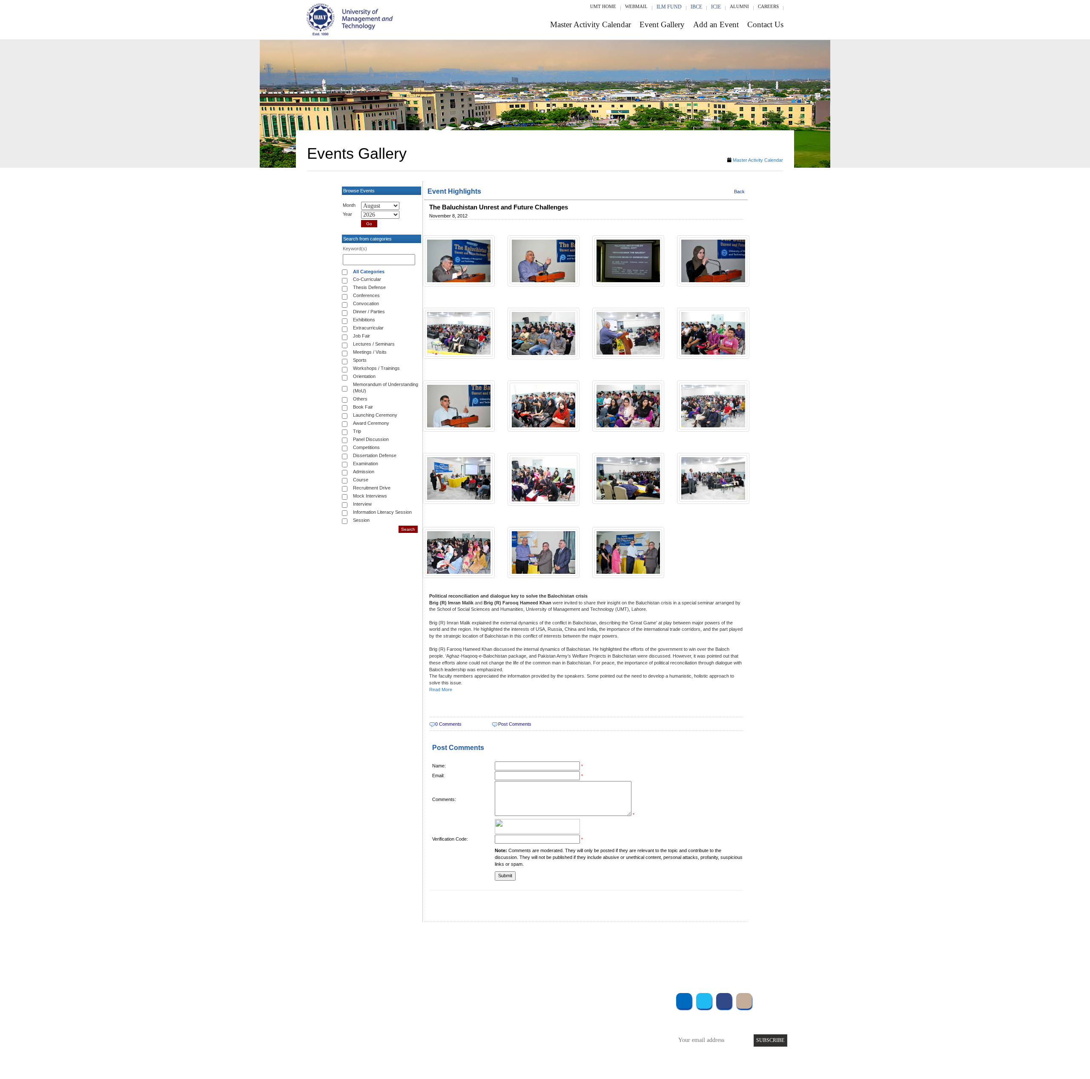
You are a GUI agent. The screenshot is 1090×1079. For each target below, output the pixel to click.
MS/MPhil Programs (415, 1022)
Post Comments (514, 724)
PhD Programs (408, 1033)
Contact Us (765, 24)
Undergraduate (409, 999)
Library (608, 999)
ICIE (716, 7)
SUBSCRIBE (770, 1040)
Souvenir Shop (617, 1045)
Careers (768, 6)
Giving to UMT (493, 1022)
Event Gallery (662, 24)
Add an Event (716, 24)
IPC (604, 1010)
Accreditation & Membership (508, 1010)
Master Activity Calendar (590, 24)
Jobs (480, 1056)
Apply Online (407, 1045)
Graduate (402, 1010)
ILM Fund (669, 7)
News (481, 1045)
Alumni (739, 6)
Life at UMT (489, 1033)
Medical (609, 1033)
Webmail (636, 6)
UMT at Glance (492, 999)
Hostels (608, 1022)
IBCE (696, 7)
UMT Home (603, 6)
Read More (440, 689)
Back (739, 191)
